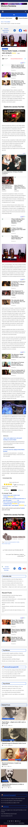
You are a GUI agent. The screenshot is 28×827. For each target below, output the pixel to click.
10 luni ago (5, 725)
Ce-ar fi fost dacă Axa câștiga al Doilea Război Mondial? (14, 670)
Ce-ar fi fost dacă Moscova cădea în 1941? (11, 673)
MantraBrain (21, 823)
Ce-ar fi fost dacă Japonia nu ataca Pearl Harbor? (12, 672)
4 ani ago (5, 55)
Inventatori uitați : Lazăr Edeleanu (14, 505)
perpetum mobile (15, 542)
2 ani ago (5, 787)
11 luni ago (5, 745)
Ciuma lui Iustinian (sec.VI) (6, 815)
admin (10, 55)
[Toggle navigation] (2, 11)
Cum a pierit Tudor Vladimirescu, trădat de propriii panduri (15, 555)
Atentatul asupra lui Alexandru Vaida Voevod (14, 743)
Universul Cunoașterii (9, 795)
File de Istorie (5, 718)
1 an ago (5, 766)
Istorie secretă (12, 759)
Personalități (5, 48)
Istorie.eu (6, 807)
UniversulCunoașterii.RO (11, 667)
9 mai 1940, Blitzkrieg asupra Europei (9, 813)
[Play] (14, 407)
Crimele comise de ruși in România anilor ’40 (13, 550)
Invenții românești (8, 542)
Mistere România (8, 6)
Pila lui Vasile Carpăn (6, 543)
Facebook (22, 508)
